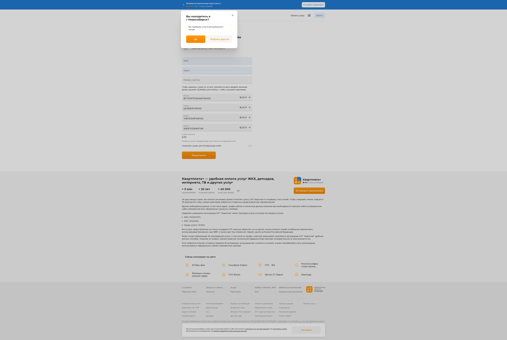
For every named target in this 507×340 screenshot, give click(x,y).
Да (195, 39)
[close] (232, 15)
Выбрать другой (220, 39)
